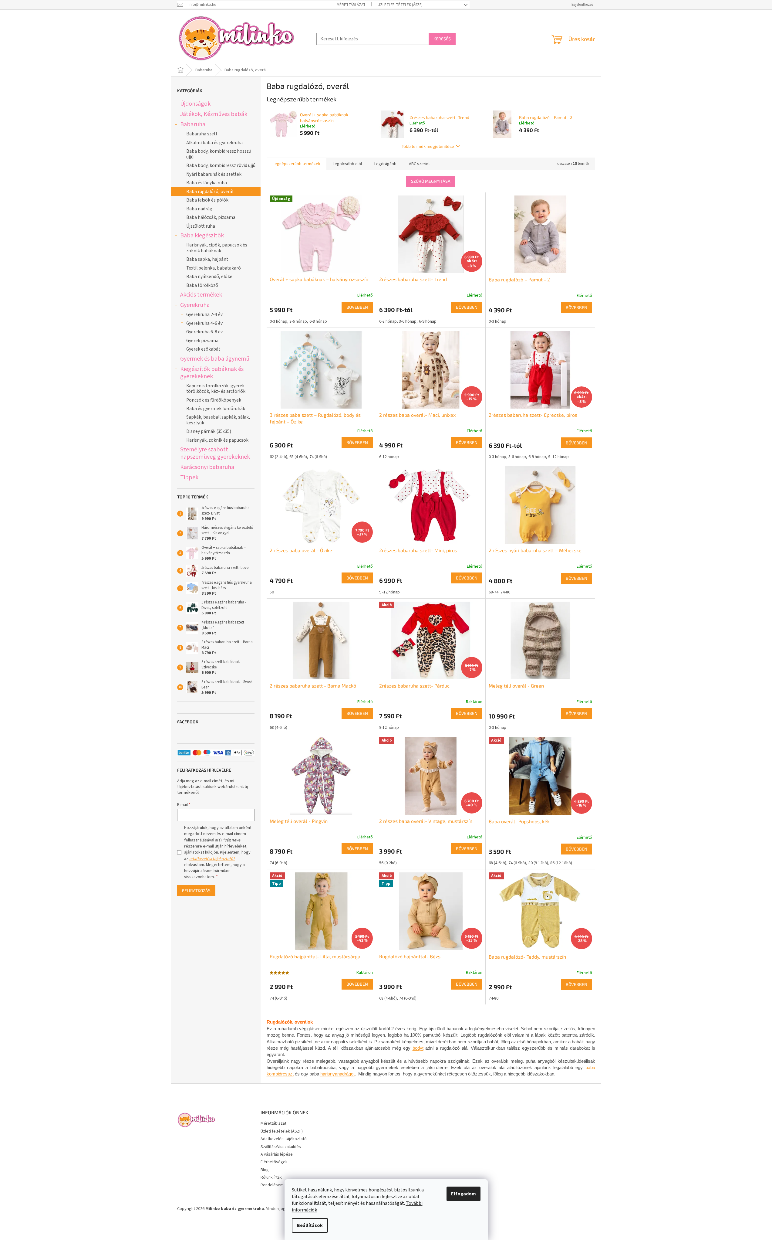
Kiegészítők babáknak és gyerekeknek (212, 373)
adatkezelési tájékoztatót (212, 859)
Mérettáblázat (351, 5)
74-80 (505, 592)
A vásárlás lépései (277, 1154)
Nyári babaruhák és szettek (213, 174)
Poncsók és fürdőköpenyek (213, 400)
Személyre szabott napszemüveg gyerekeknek (215, 453)
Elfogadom (463, 1194)
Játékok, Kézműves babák (213, 114)
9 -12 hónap (558, 457)
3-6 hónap (298, 321)
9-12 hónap (389, 728)
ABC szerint (419, 164)
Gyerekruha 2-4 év (204, 314)
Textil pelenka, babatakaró (213, 268)
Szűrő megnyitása (430, 181)
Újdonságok (195, 103)
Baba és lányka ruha (206, 182)
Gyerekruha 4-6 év (204, 323)
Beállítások (310, 1225)
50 (272, 592)
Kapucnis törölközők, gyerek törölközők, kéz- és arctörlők (215, 388)
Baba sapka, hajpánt (207, 259)
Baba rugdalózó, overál (209, 191)
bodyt (418, 1048)
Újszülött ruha (200, 226)
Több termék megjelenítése (428, 146)
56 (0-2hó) (388, 863)
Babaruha (192, 124)
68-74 (493, 592)
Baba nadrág (199, 209)
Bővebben (357, 307)
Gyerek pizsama (202, 340)
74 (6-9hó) (318, 457)
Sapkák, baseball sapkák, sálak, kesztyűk (218, 420)
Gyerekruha (195, 305)
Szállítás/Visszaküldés (281, 1147)
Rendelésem (272, 1185)
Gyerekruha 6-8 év (204, 331)
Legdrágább (385, 164)
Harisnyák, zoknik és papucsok (217, 440)
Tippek (189, 477)
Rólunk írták (271, 1177)
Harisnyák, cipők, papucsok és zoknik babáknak (216, 248)
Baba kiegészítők (202, 235)
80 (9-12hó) (538, 863)
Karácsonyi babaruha (207, 467)
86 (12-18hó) (561, 863)
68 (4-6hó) (298, 457)
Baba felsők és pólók (207, 200)
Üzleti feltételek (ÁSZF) (400, 5)
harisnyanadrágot (337, 1074)
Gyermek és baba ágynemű (214, 358)
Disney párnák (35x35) (208, 431)
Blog (265, 1170)
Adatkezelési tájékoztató (284, 1139)
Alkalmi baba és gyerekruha (214, 142)
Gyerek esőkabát (203, 349)
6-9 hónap (318, 321)
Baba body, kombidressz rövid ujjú (220, 165)
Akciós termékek (201, 294)
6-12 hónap (389, 457)
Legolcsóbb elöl (347, 164)
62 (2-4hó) (278, 457)
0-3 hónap (278, 321)
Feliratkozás (196, 890)
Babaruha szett (201, 134)
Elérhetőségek (274, 1162)
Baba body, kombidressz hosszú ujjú (218, 154)
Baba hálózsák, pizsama (210, 217)
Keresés (442, 38)
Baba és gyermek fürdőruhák (215, 408)
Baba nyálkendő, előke (209, 276)
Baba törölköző (202, 285)
